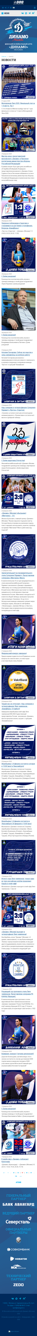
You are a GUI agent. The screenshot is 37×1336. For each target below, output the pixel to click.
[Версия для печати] (11, 7)
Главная (4, 56)
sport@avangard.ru (18, 1308)
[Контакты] (3, 7)
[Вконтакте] (22, 13)
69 (31, 1172)
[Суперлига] (18, 2)
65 (13, 1172)
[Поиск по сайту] (8, 7)
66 (18, 1172)
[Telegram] (29, 13)
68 (26, 1172)
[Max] (26, 13)
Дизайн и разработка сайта (12, 1317)
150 (16, 1176)
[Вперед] (20, 1176)
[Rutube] (33, 13)
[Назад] (4, 1173)
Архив (18, 1182)
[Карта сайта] (5, 7)
